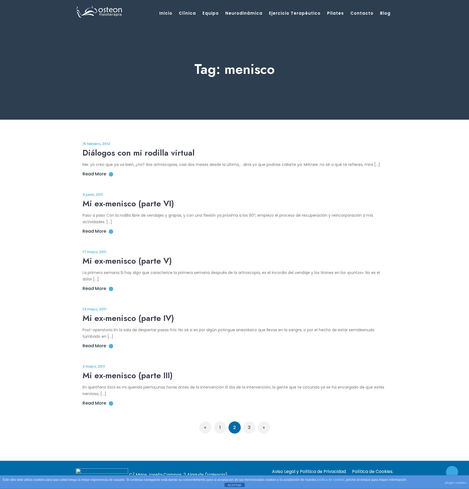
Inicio (165, 13)
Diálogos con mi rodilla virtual (139, 153)
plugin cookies (455, 483)
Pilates (335, 13)
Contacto (361, 13)
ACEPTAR (234, 485)
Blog (385, 13)
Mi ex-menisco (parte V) (127, 261)
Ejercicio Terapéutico (295, 13)
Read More (94, 174)
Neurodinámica (243, 13)
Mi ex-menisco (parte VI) (128, 203)
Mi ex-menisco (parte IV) (128, 318)
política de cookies (330, 480)
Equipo (210, 13)
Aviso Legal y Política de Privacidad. (309, 471)
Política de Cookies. (372, 471)
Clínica (187, 13)
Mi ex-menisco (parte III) (128, 375)
